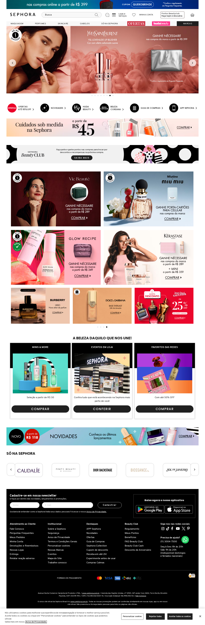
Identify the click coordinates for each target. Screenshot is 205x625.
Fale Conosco (17, 529)
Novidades (92, 533)
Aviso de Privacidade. (96, 512)
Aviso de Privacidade (59, 537)
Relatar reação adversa (22, 558)
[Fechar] (200, 616)
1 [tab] (97, 327)
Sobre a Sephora (57, 529)
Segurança (53, 533)
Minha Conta (16, 541)
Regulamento (132, 529)
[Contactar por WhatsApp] (185, 539)
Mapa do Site (55, 558)
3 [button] (98, 95)
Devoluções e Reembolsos (24, 546)
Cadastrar (110, 505)
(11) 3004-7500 (168, 541)
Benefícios (130, 537)
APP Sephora (93, 529)
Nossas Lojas (17, 550)
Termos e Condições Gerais (62, 541)
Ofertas (90, 537)
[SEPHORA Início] (22, 15)
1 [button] (92, 95)
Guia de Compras (95, 541)
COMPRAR (40, 409)
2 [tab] (100, 327)
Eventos (52, 554)
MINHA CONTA (146, 15)
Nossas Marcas (56, 550)
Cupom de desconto (97, 550)
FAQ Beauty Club (134, 541)
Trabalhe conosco (57, 563)
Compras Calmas (95, 563)
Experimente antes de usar (101, 558)
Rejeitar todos (155, 616)
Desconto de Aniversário (138, 550)
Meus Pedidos (17, 537)
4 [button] (101, 95)
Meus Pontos (132, 533)
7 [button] (110, 95)
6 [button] (107, 95)
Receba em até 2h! (96, 554)
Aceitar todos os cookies (180, 616)
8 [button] (113, 95)
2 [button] (95, 95)
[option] (102, 59)
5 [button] (104, 95)
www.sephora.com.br (90, 593)
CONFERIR (102, 409)
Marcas (187, 24)
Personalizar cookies (59, 546)
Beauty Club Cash (134, 546)
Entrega (14, 554)
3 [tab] (103, 327)
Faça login (166, 16)
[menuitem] (17, 23)
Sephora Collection (96, 546)
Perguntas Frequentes (22, 533)
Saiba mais (81, 157)
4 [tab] (106, 327)
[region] (102, 616)
